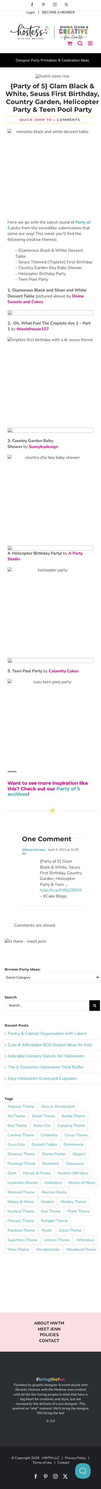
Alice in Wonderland (58, 1106)
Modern (47, 1201)
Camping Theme (71, 1125)
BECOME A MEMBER (58, 12)
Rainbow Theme (21, 1230)
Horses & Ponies (37, 1173)
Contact (63, 1462)
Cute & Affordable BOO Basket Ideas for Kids (50, 1045)
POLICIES (49, 1335)
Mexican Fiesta (54, 1192)
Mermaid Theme (21, 1192)
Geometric (50, 1163)
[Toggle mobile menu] (90, 43)
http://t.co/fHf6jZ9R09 (61, 890)
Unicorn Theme (57, 1239)
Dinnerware (73, 1144)
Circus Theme (76, 1135)
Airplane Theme (21, 1106)
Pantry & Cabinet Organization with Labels (47, 1033)
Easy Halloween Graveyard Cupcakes (42, 1078)
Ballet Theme (43, 1115)
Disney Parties (54, 1153)
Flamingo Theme (21, 1163)
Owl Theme (51, 1211)
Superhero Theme (23, 1239)
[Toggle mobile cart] (69, 43)
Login (30, 12)
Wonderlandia (48, 1249)
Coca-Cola (16, 1144)
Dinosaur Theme (21, 1153)
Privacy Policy (75, 1458)
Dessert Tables (44, 1144)
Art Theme (16, 1115)
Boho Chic (42, 1125)
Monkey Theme (73, 1201)
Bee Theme (17, 1125)
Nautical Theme (21, 1211)
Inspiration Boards (23, 1182)
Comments (68, 120)
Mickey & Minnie (21, 1201)
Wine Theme (18, 1249)
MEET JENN (49, 1329)
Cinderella (49, 1135)
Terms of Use (42, 1462)
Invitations (53, 1182)
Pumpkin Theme (54, 1220)
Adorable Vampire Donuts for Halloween (46, 1056)
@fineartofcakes (34, 850)
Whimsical (85, 1239)
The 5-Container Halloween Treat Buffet (46, 1067)
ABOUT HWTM (49, 1323)
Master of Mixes (81, 1182)
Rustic (47, 1230)
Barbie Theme (73, 1115)
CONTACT (49, 1341)
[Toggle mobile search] (80, 43)
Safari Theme (70, 1230)
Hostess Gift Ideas (72, 1173)
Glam (12, 1173)
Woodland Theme (81, 1249)
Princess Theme (21, 1220)
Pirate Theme (78, 1211)
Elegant (79, 1153)
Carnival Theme (21, 1135)
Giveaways (75, 1163)
